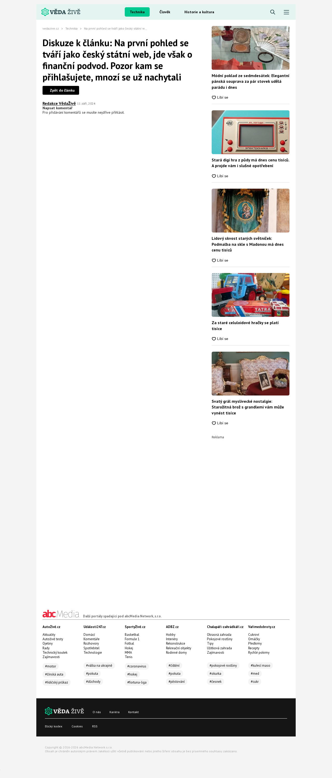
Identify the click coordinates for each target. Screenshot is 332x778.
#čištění (174, 665)
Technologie (93, 652)
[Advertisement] (250, 517)
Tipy (210, 643)
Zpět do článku (62, 90)
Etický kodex (53, 726)
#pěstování (177, 681)
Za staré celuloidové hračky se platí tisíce (245, 325)
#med (255, 673)
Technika (137, 12)
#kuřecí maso (260, 665)
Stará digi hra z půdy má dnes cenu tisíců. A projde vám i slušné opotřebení (250, 162)
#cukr (255, 681)
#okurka (215, 673)
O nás (97, 712)
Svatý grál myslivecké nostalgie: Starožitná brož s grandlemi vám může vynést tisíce (248, 407)
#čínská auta (54, 674)
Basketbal (132, 634)
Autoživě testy (53, 639)
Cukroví (253, 634)
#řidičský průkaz (56, 682)
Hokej (129, 648)
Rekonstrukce (175, 643)
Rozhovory (91, 643)
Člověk (165, 12)
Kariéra (114, 712)
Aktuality (49, 634)
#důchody (93, 681)
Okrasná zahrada (219, 634)
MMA (128, 652)
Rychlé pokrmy (258, 652)
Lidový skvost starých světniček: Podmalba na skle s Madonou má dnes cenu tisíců (248, 244)
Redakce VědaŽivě (59, 103)
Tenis (129, 657)
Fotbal (129, 643)
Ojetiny (48, 643)
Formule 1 (132, 639)
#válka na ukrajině (99, 665)
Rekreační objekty (178, 648)
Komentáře (92, 639)
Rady (46, 648)
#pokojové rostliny (223, 665)
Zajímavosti (51, 657)
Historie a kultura (199, 12)
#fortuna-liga (137, 682)
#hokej (132, 674)
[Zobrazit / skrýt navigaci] (286, 12)
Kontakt (133, 712)
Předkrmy (255, 643)
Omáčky (254, 639)
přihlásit (118, 112)
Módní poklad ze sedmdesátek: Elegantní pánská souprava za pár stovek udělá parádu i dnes (250, 81)
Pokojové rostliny (219, 639)
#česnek (216, 681)
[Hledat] (272, 12)
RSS (95, 726)
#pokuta (92, 673)
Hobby (170, 634)
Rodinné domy (176, 652)
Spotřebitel (92, 648)
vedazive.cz (51, 28)
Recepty (253, 648)
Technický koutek (55, 652)
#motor (50, 666)
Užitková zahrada (219, 648)
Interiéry (172, 639)
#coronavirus (136, 666)
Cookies (77, 726)
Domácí (89, 634)
